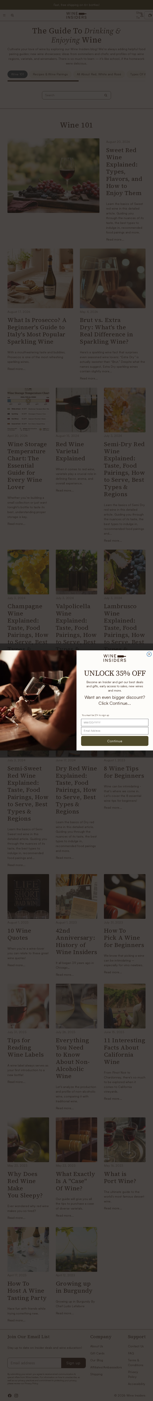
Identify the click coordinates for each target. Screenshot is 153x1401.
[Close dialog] (149, 654)
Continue (114, 741)
